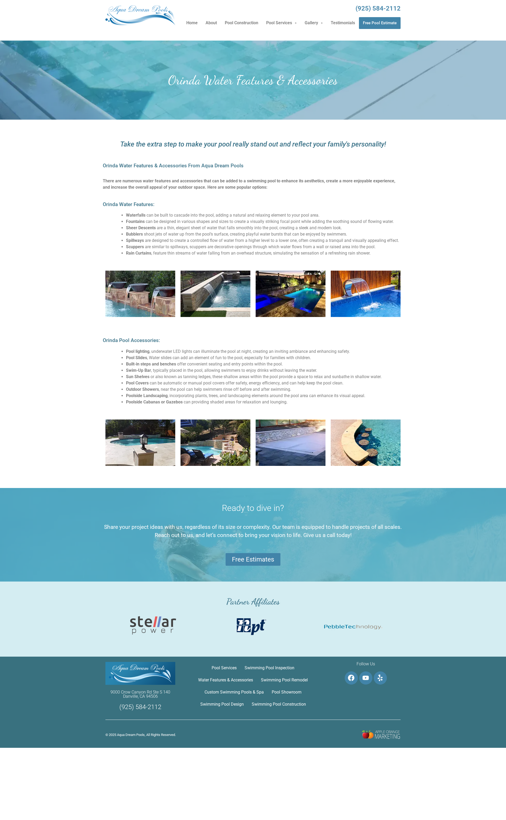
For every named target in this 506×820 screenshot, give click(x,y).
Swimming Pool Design (222, 704)
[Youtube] (365, 678)
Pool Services (279, 22)
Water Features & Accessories (225, 679)
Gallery (311, 22)
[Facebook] (351, 678)
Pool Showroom (286, 692)
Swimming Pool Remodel (284, 679)
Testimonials (343, 22)
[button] (281, 23)
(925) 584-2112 (378, 8)
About (211, 22)
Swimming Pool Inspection (269, 667)
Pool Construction (241, 22)
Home (192, 22)
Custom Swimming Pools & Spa (234, 692)
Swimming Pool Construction (279, 704)
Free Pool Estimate (380, 23)
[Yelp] (380, 678)
